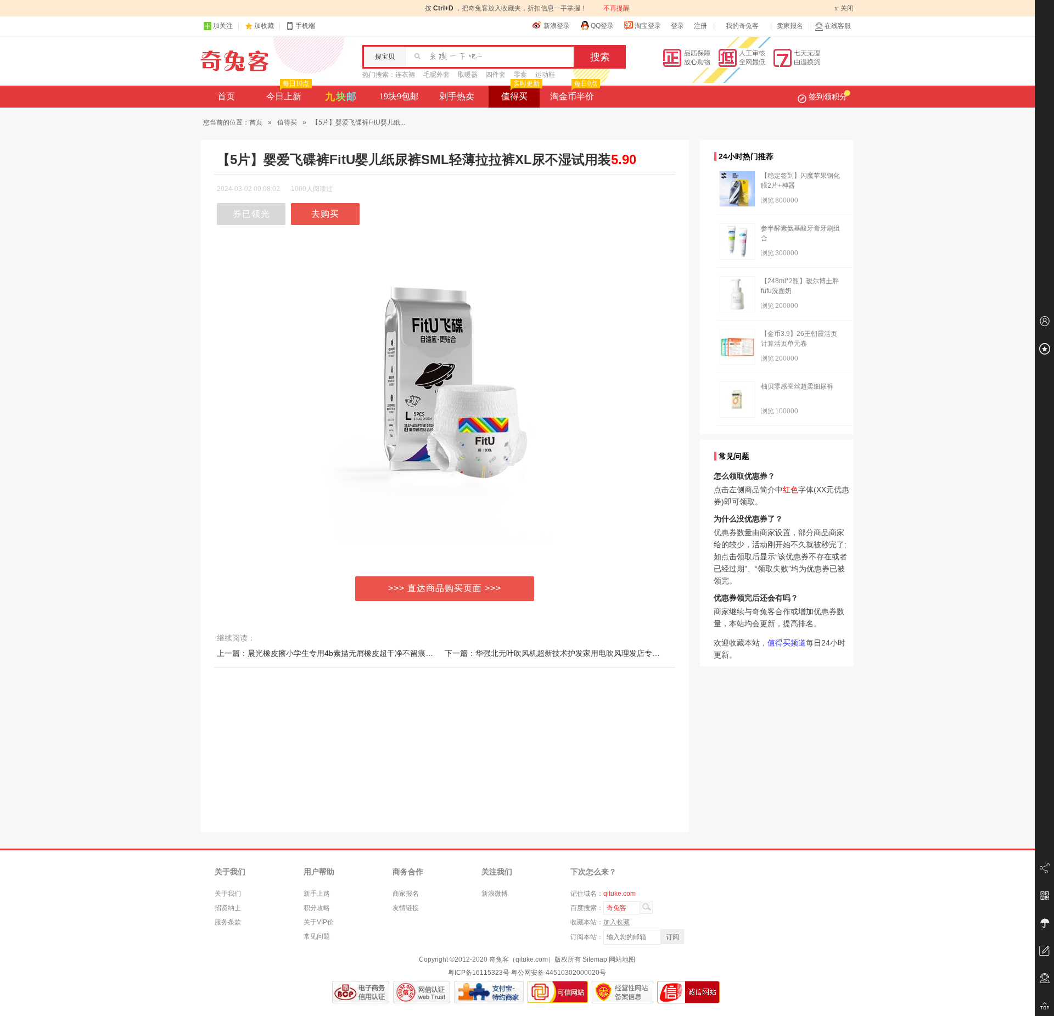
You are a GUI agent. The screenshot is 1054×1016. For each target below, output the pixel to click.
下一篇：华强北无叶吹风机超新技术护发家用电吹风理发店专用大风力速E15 (574, 653)
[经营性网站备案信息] (622, 992)
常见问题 (317, 936)
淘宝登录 (648, 26)
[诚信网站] (688, 992)
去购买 (325, 213)
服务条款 (228, 922)
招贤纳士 (228, 908)
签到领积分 (828, 96)
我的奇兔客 (742, 26)
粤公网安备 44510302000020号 (558, 972)
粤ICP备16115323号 (478, 972)
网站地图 (622, 959)
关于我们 (228, 893)
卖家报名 (790, 26)
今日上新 (287, 93)
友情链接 (406, 908)
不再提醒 (616, 8)
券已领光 (251, 213)
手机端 (305, 26)
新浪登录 (556, 26)
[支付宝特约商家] (489, 992)
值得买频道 (786, 642)
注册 (700, 26)
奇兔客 (234, 61)
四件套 (496, 74)
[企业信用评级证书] (421, 992)
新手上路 (317, 893)
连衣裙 (405, 74)
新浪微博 (494, 893)
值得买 (520, 93)
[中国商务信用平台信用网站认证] (360, 992)
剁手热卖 (456, 96)
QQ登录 (602, 26)
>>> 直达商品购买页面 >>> (444, 588)
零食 (520, 74)
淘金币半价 (573, 93)
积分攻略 (317, 908)
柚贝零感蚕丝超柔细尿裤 (797, 386)
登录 (677, 26)
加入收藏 (616, 922)
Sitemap (594, 959)
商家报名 (406, 893)
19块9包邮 (399, 96)
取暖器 (468, 74)
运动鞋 (545, 74)
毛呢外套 (436, 74)
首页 (226, 96)
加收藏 (264, 26)
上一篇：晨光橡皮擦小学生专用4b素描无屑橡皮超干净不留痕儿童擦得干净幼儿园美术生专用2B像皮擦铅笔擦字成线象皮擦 (426, 653)
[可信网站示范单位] (558, 992)
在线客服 (838, 26)
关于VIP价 (319, 922)
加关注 (223, 26)
